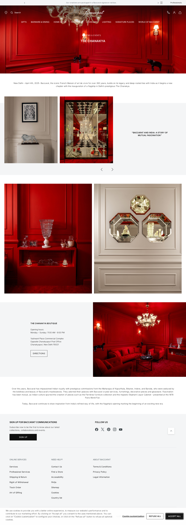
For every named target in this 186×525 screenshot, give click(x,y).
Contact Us (56, 466)
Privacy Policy (99, 472)
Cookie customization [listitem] (133, 516)
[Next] (112, 169)
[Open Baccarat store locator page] (6, 12)
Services (14, 466)
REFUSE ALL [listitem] (155, 516)
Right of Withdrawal (19, 482)
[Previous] (102, 169)
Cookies (55, 492)
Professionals (176, 3)
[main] (93, 209)
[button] (24, 2)
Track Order (15, 487)
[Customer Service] (168, 12)
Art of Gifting (16, 492)
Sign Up (23, 437)
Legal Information (101, 477)
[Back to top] (171, 431)
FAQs (53, 482)
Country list (56, 498)
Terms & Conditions (102, 466)
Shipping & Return (18, 477)
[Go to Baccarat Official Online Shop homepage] (93, 12)
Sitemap (55, 487)
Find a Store (57, 472)
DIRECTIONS (39, 353)
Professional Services (20, 472)
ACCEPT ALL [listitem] (174, 516)
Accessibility (57, 477)
